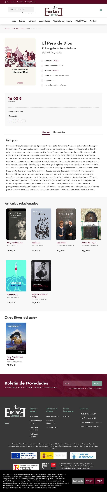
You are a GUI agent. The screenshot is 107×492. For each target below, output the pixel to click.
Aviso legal (34, 416)
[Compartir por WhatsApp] (14, 121)
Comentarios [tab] (59, 132)
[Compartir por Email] (19, 121)
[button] (100, 10)
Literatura (15, 29)
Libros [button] (22, 20)
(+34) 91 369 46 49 (88, 418)
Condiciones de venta (36, 422)
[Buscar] (30, 9)
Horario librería (30, 2)
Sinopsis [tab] (46, 132)
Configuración (78, 481)
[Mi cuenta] (101, 10)
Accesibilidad (51, 427)
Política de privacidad (34, 428)
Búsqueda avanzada (29, 13)
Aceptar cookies (99, 481)
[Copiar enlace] (24, 121)
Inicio (7, 29)
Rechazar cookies (89, 481)
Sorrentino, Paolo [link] (52, 52)
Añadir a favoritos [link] (16, 111)
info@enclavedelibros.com (91, 422)
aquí (55, 487)
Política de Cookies (34, 435)
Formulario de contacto (90, 426)
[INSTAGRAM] (7, 421)
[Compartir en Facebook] (10, 121)
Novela (24, 29)
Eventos (66, 416)
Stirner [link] (56, 61)
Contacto (20, 2)
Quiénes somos (10, 2)
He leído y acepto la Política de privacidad (86, 388)
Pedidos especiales (50, 422)
